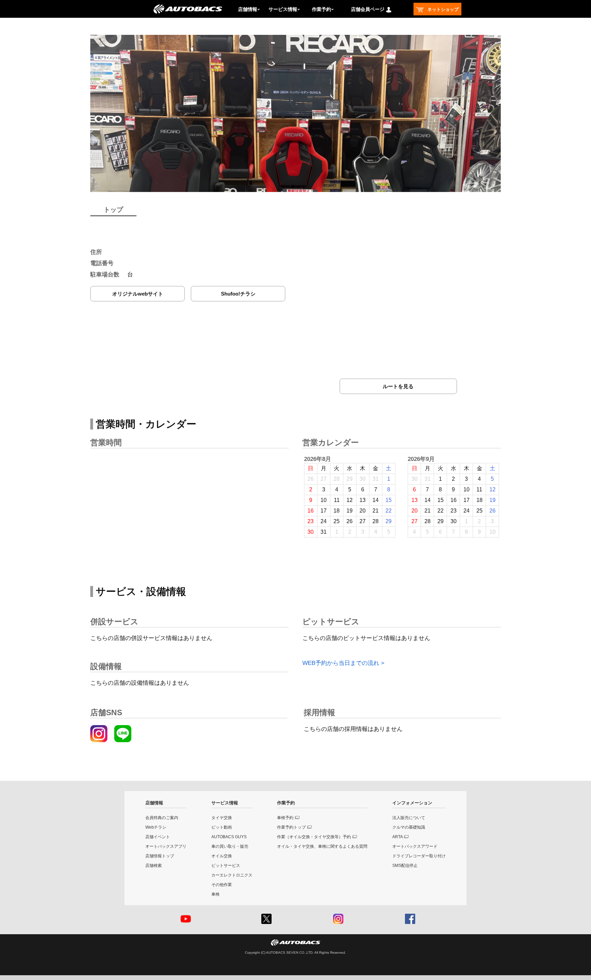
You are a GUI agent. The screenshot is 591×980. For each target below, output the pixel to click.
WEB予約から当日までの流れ (340, 663)
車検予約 (285, 817)
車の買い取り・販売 (229, 846)
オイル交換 (221, 856)
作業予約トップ (291, 827)
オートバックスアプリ (165, 846)
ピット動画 (221, 827)
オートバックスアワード (414, 846)
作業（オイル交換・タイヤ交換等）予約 (314, 836)
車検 (215, 894)
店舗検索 (153, 865)
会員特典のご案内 (161, 817)
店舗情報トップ (159, 856)
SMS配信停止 (405, 865)
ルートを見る (398, 386)
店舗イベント (157, 836)
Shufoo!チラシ (238, 294)
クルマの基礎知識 (408, 827)
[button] (287, 186)
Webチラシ (155, 827)
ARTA (397, 836)
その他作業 (221, 884)
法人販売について (408, 817)
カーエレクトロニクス (231, 875)
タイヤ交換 (221, 817)
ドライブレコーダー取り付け (419, 856)
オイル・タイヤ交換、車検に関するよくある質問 (322, 846)
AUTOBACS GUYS (229, 836)
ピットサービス (225, 865)
